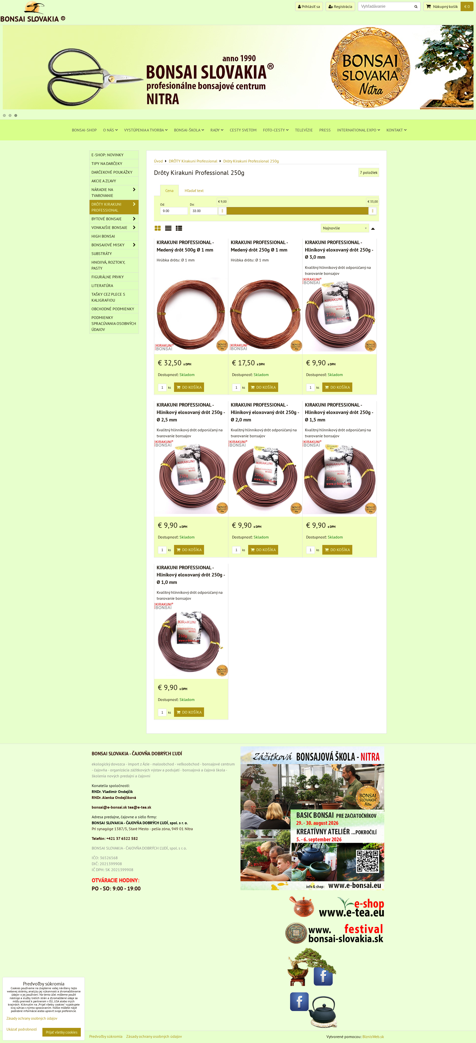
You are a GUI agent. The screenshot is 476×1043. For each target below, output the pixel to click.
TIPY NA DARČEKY (106, 163)
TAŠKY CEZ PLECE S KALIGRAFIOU (108, 297)
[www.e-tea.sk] (334, 915)
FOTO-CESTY (274, 129)
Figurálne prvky (107, 276)
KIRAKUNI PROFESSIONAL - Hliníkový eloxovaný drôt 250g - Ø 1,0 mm (191, 574)
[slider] (222, 211)
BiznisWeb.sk (373, 1036)
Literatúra (102, 285)
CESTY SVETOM (243, 129)
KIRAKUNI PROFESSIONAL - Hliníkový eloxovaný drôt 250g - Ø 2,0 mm (265, 412)
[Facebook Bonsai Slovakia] (312, 967)
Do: (192, 204)
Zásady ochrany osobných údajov (154, 1036)
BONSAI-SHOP (84, 129)
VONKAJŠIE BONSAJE (109, 227)
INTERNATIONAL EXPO (356, 129)
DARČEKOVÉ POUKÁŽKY (111, 172)
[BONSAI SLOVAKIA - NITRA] (238, 107)
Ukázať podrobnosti (21, 1029)
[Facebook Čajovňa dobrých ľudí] (312, 1009)
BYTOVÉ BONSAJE (106, 218)
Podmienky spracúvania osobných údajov (113, 323)
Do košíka (191, 387)
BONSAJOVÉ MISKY (107, 244)
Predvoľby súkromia (105, 1036)
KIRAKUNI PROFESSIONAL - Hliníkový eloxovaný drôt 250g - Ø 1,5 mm (339, 412)
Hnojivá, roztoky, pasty (108, 265)
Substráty (101, 253)
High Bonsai (103, 236)
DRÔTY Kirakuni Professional (106, 207)
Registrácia (342, 6)
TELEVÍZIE (304, 129)
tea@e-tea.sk (139, 807)
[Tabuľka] (179, 230)
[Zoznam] (168, 230)
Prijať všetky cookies (61, 1032)
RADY (215, 129)
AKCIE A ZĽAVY (103, 180)
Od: (162, 204)
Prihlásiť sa (310, 6)
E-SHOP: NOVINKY (107, 154)
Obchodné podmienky (112, 308)
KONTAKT (395, 129)
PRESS (325, 129)
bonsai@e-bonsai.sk (109, 807)
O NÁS (108, 129)
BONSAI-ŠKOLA (187, 129)
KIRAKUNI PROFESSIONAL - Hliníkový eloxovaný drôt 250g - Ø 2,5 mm (191, 412)
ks (169, 387)
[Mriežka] (157, 230)
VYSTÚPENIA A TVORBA (144, 129)
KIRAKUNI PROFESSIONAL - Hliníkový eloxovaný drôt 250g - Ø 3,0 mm (339, 249)
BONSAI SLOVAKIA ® (33, 19)
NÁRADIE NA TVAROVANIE (102, 192)
